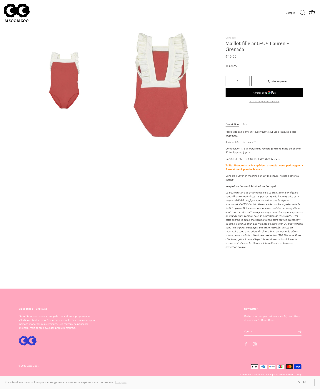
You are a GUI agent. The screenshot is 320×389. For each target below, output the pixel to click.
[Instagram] (255, 344)
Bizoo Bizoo (33, 365)
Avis (244, 124)
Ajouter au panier (277, 81)
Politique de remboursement (280, 374)
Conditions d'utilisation (252, 374)
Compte (290, 12)
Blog (299, 374)
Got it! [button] (302, 382)
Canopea (231, 37)
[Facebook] (246, 344)
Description (232, 124)
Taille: (229, 66)
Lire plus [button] (120, 382)
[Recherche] (302, 13)
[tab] (234, 124)
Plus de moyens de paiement (264, 101)
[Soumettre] (299, 332)
